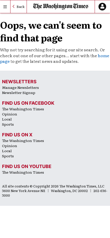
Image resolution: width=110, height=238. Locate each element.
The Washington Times (23, 108)
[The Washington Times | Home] (60, 7)
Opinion (9, 113)
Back (21, 6)
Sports (8, 124)
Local (7, 119)
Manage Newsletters (20, 87)
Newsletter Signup (18, 92)
